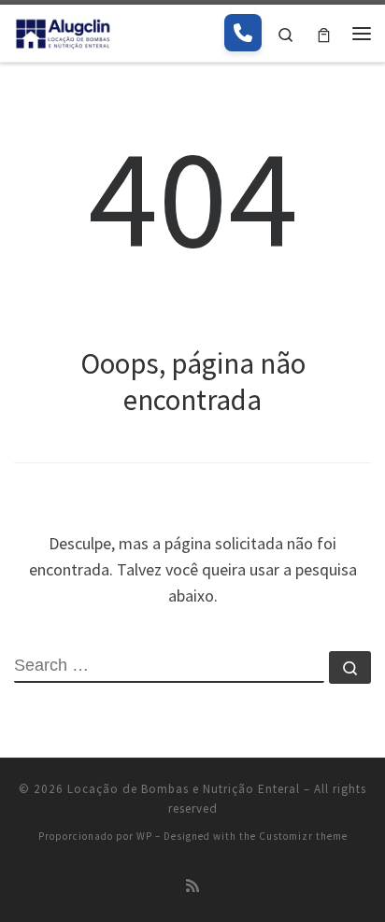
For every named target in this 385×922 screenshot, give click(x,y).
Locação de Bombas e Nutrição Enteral (183, 789)
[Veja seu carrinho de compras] (324, 33)
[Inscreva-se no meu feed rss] (192, 886)
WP (144, 836)
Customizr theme (303, 836)
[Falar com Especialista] (243, 32)
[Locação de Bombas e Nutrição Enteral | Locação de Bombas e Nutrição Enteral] (63, 31)
